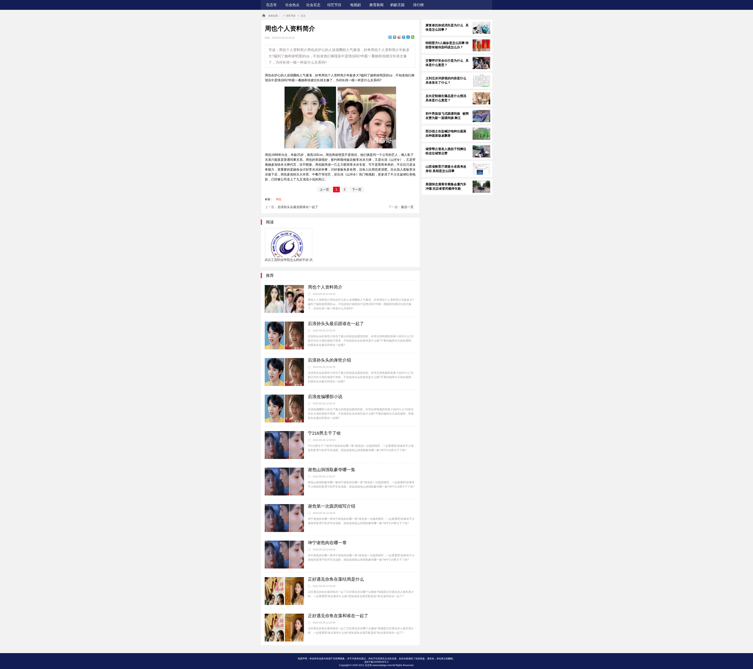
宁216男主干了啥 (324, 433)
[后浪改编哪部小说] (284, 408)
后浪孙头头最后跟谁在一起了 (297, 207)
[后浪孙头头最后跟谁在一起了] (284, 335)
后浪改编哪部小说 (325, 396)
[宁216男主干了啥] (284, 445)
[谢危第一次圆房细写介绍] (284, 518)
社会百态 (313, 5)
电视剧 (355, 5)
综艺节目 (334, 5)
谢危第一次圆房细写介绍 (331, 506)
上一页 (324, 189)
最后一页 (407, 207)
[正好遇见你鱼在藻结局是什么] (284, 591)
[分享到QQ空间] (394, 37)
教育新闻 (376, 5)
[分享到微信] (412, 37)
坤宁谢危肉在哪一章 (327, 542)
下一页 (356, 189)
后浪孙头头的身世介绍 (329, 360)
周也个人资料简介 (325, 287)
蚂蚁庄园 (397, 5)
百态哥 (271, 5)
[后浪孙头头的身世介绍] (284, 372)
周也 (278, 199)
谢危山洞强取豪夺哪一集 (331, 469)
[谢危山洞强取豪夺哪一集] (284, 481)
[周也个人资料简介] (284, 299)
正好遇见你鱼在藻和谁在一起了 (338, 615)
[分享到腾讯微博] (403, 37)
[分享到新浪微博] (399, 37)
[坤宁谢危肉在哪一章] (284, 554)
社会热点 (292, 5)
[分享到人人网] (408, 37)
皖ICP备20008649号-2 (377, 662)
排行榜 (418, 5)
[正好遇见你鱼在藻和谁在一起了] (284, 628)
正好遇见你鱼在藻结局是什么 (336, 579)
